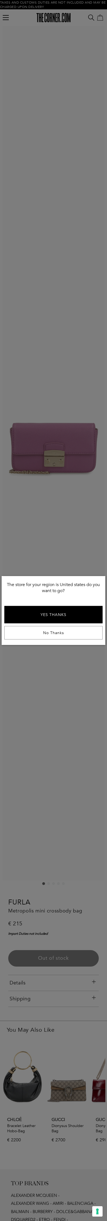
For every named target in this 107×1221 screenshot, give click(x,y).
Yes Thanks (53, 614)
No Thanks (53, 633)
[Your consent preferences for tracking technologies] (97, 1211)
